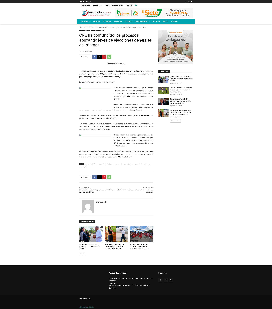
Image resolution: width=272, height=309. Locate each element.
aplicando (88, 164)
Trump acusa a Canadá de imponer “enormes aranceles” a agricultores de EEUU (180, 101)
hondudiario (126, 164)
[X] (191, 1)
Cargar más (174, 121)
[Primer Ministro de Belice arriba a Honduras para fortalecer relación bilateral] (91, 234)
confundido (101, 164)
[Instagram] (188, 1)
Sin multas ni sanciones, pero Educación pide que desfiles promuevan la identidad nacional (140, 246)
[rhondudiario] (88, 206)
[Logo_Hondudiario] (96, 13)
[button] (136, 5)
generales (118, 164)
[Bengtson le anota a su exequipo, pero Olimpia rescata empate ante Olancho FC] (163, 90)
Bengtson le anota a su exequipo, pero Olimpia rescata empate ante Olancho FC (181, 90)
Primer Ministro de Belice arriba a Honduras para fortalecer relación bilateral (89, 246)
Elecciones (109, 164)
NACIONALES (94, 30)
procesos (83, 167)
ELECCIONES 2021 (89, 27)
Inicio (80, 27)
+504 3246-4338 (140, 285)
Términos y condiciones (86, 307)
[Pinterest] (104, 57)
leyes (148, 164)
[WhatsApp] (109, 57)
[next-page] (84, 253)
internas (142, 164)
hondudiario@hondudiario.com (119, 285)
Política (101, 30)
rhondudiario (101, 202)
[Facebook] (185, 1)
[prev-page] (80, 253)
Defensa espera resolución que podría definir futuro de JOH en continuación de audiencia (114, 246)
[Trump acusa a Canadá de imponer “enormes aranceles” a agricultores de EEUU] (163, 101)
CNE (94, 164)
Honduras (135, 164)
